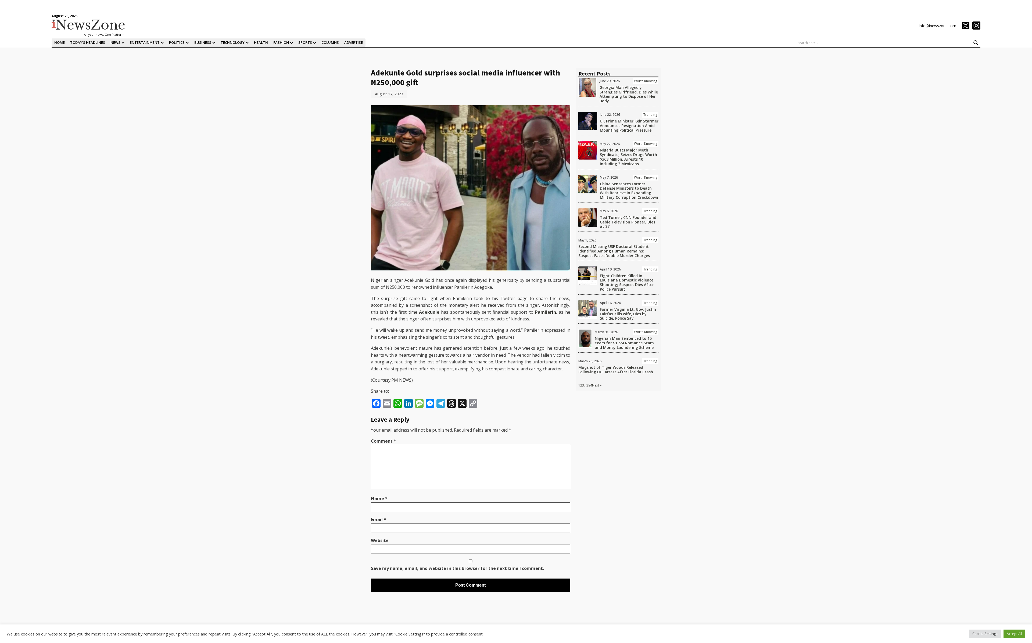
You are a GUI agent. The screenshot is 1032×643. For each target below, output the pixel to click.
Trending (650, 114)
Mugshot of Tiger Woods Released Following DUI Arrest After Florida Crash (615, 369)
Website (380, 540)
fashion (281, 42)
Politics (177, 42)
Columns (330, 42)
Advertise (353, 42)
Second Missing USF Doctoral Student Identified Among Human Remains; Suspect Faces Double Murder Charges (614, 251)
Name (379, 498)
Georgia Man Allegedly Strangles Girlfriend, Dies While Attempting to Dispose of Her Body (629, 94)
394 (589, 385)
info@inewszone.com (937, 25)
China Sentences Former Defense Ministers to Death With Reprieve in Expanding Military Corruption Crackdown (629, 190)
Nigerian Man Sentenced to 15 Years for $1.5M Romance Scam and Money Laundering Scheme (624, 343)
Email (378, 519)
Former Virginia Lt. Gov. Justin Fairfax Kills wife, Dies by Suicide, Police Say (628, 314)
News (115, 42)
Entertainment (145, 42)
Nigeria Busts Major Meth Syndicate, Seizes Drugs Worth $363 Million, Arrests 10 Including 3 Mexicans (628, 156)
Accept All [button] (1014, 633)
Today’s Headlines (87, 42)
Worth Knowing (645, 81)
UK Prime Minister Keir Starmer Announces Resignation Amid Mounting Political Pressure (629, 125)
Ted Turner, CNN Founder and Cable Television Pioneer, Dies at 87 (628, 222)
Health (261, 42)
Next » (596, 385)
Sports (305, 42)
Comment (383, 441)
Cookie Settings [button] (985, 633)
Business (202, 42)
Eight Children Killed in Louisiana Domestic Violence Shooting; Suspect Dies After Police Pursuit (627, 282)
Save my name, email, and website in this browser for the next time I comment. (457, 568)
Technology (233, 42)
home (59, 42)
